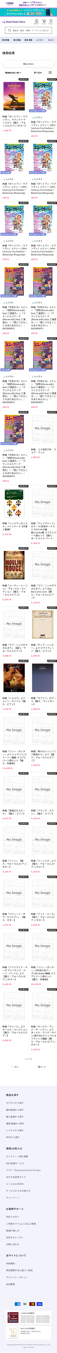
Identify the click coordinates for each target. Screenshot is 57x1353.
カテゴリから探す (15, 1102)
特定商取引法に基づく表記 (19, 1270)
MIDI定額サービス (15, 1163)
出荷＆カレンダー (15, 1237)
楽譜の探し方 (12, 1230)
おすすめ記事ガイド (16, 1177)
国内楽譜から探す (15, 1109)
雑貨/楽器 (28, 40)
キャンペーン (12, 1197)
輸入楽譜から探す (15, 1116)
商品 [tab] (28, 64)
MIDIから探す (13, 1137)
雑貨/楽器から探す (15, 1123)
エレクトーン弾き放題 (17, 1156)
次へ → (42, 1067)
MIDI (51, 40)
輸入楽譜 (17, 40)
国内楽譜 (5, 40)
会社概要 (10, 1284)
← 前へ (15, 1067)
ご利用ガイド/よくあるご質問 (21, 1223)
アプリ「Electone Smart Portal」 (24, 1170)
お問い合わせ (12, 1244)
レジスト (39, 40)
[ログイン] (36, 21)
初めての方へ (12, 1216)
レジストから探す (15, 1130)
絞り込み (38, 72)
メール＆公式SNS (15, 1183)
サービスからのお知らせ (18, 1190)
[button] (51, 21)
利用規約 (10, 1263)
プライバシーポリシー (17, 1277)
